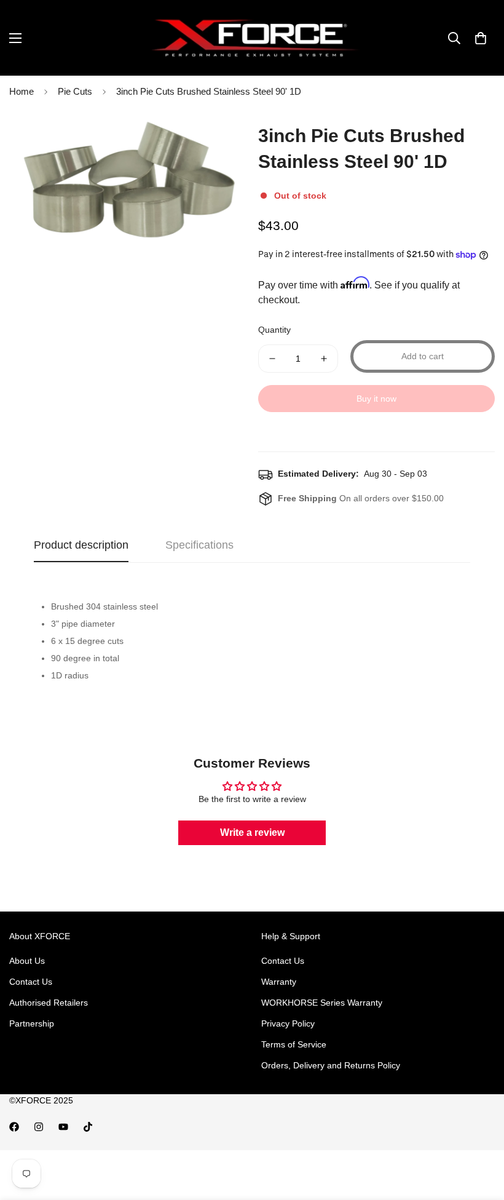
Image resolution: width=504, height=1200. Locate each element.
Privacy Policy (288, 1023)
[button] (481, 38)
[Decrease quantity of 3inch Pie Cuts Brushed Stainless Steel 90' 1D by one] (272, 358)
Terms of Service (293, 1044)
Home (21, 91)
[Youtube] (63, 1127)
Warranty (278, 982)
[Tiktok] (88, 1127)
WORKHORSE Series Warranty (321, 1002)
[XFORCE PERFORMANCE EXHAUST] (252, 38)
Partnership (31, 1023)
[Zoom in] (220, 134)
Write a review (252, 832)
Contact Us (30, 982)
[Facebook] (14, 1127)
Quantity (274, 330)
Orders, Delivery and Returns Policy (330, 1065)
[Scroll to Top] (480, 1133)
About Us (27, 961)
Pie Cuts (75, 91)
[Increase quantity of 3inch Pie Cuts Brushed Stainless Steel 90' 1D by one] (323, 358)
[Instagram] (39, 1127)
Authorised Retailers (48, 1002)
